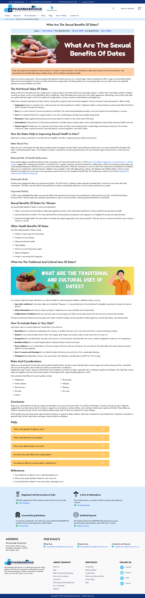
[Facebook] (122, 567)
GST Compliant (24, 503)
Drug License (23, 526)
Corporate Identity (83, 505)
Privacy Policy (90, 579)
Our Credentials (59, 586)
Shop (43, 15)
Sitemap (56, 589)
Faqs (87, 582)
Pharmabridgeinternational (71, 596)
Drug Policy (89, 567)
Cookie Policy (90, 573)
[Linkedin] (122, 583)
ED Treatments (30, 15)
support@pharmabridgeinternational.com (60, 547)
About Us (17, 15)
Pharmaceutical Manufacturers (63, 582)
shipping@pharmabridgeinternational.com (94, 547)
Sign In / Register (127, 9)
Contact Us (74, 15)
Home (7, 15)
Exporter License (83, 526)
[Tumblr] (122, 578)
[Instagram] (122, 573)
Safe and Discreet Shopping (63, 573)
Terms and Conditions (60, 576)
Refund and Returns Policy (94, 576)
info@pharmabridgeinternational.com (127, 547)
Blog (50, 15)
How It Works (61, 15)
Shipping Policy (90, 570)
